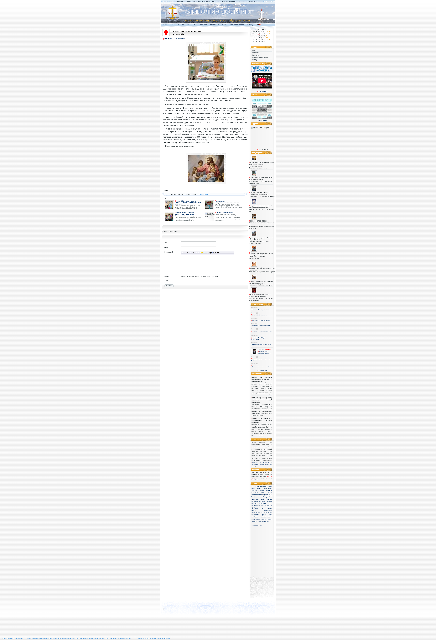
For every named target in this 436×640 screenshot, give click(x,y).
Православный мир (257, 512)
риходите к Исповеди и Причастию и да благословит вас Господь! (261, 464)
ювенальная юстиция (264, 521)
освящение (254, 508)
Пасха (262, 508)
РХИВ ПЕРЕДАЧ (262, 91)
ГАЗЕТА (224, 25)
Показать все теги (256, 525)
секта (253, 519)
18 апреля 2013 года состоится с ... (261, 309)
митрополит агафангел (258, 501)
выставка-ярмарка (256, 494)
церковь (269, 519)
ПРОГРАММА (214, 25)
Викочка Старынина (173, 38)
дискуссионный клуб (258, 496)
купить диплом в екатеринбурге (37, 638)
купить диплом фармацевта (161, 638)
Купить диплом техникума (97, 638)
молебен (269, 501)
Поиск (254, 50)
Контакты (255, 55)
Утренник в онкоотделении (224, 212)
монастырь (262, 503)
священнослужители (266, 517)
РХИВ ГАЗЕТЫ (262, 120)
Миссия (175, 31)
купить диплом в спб (144, 638)
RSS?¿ (254, 60)
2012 (252, 486)
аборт (257, 486)
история (269, 496)
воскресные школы (258, 492)
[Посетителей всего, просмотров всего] (168, 609)
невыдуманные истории (258, 505)
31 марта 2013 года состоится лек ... (261, 315)
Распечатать (203, 194)
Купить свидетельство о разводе (12, 638)
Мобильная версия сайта (260, 57)
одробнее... (255, 480)
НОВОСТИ (175, 25)
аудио (259, 488)
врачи (270, 492)
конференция (268, 497)
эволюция (254, 521)
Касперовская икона (257, 497)
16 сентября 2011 (178, 34)
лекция (269, 499)
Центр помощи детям (193, 31)
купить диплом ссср (82, 638)
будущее (261, 490)
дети (270, 494)
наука (270, 503)
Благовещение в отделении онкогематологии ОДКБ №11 (184, 213)
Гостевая (255, 53)
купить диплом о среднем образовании (118, 638)
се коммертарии (262, 370)
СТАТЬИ (194, 25)
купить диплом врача (54, 638)
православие (268, 510)
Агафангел (263, 486)
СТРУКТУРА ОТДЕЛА (237, 25)
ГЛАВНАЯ (166, 25)
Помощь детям (220, 201)
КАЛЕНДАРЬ (251, 25)
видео (269, 490)
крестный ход (257, 499)
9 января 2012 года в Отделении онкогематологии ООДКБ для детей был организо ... (188, 202)
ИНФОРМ (185, 25)
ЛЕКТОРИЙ (203, 25)
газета (265, 494)
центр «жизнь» (261, 519)
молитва (253, 503)
